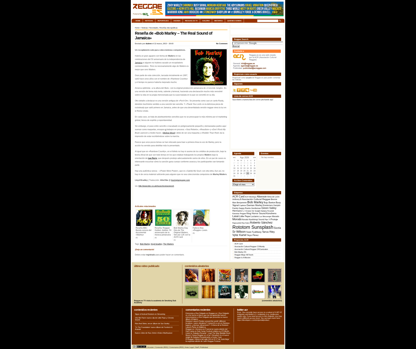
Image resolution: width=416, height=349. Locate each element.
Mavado (275, 216)
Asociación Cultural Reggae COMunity (249, 246)
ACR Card (238, 196)
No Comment (222, 44)
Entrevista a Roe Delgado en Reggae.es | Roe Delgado (207, 313)
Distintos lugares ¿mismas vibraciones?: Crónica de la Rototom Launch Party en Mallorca (208, 325)
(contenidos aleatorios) (272, 301)
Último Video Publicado (146, 266)
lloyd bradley (156, 244)
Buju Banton (269, 202)
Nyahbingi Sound (256, 219)
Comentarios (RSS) (176, 347)
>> (254, 157)
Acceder (151, 347)
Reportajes (163, 21)
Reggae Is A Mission (242, 258)
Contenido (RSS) (161, 347)
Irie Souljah (256, 211)
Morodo (236, 219)
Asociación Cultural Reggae (256, 199)
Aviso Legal (189, 347)
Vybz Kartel (239, 235)
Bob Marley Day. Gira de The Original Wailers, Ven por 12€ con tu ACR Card (182, 232)
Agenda (176, 21)
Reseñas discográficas (168, 28)
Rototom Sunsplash (252, 227)
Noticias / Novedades (150, 28)
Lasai (235, 216)
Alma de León (273, 197)
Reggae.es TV (191, 21)
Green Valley (268, 208)
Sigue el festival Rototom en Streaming (150, 314)
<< (234, 157)
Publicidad (204, 347)
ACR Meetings (250, 197)
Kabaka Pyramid (267, 211)
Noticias (149, 21)
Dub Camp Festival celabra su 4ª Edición (213, 331)
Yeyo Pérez (253, 235)
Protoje (274, 219)
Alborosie (262, 196)
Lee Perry (152, 158)
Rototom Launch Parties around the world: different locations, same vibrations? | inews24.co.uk (206, 322)
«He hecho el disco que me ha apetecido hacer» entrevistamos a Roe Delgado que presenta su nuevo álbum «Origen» (207, 317)
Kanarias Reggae (239, 213)
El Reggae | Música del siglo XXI (198, 339)
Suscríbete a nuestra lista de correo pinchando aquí (252, 100)
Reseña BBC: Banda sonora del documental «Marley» (143, 231)
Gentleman (256, 208)
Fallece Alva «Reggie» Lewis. (200, 229)
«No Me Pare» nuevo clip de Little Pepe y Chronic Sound (154, 319)
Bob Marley (145, 244)
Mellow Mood (169, 133)
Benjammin (242, 203)
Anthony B (236, 199)
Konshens (271, 213)
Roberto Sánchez (261, 222)
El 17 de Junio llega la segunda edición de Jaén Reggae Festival (207, 340)
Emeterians (268, 205)
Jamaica (138, 63)
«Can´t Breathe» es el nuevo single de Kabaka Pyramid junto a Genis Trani (207, 336)
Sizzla (277, 227)
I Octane (247, 211)
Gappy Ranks (245, 208)
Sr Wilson (239, 231)
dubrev (149, 44)
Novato (245, 219)
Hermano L (238, 211)
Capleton (242, 205)
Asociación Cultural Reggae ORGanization (251, 249)
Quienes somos (234, 21)
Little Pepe (244, 216)
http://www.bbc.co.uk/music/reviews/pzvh (156, 186)
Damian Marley (254, 205)
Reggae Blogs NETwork (243, 255)
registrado (150, 255)
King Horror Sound (256, 213)
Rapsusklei (236, 223)
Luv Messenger (265, 216)
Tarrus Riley (268, 231)
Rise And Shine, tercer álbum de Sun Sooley (152, 323)
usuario (249, 78)
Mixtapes (218, 21)
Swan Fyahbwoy (254, 232)
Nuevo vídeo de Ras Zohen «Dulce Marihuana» (153, 333)
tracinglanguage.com (180, 180)
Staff (197, 347)
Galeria (206, 21)
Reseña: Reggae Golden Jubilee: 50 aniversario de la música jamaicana (163, 231)
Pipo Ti (267, 219)
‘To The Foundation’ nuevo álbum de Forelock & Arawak (153, 328)
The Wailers (168, 244)
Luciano (255, 216)
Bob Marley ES (240, 252)
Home (138, 21)
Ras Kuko (245, 223)
